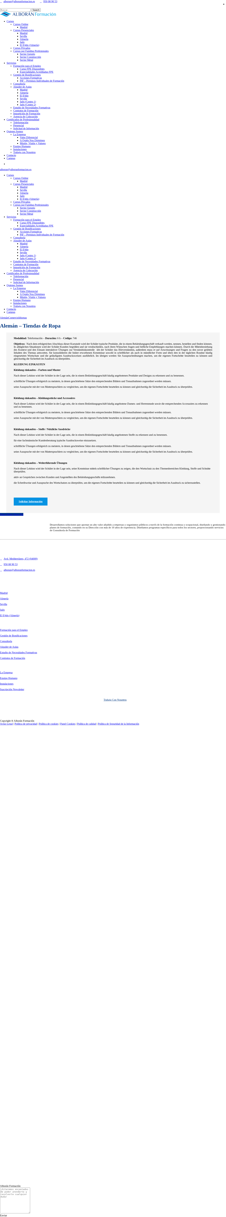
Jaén (22, 196)
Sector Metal (26, 213)
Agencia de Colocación (25, 270)
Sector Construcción (30, 210)
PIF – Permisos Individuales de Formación (42, 234)
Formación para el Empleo (27, 219)
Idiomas (23, 317)
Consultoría (19, 237)
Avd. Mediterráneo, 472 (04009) (21, 558)
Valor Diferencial (29, 291)
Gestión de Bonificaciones (27, 228)
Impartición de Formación (26, 267)
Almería (24, 193)
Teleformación (20, 276)
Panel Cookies (67, 723)
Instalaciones (20, 303)
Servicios (11, 216)
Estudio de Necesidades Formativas (31, 261)
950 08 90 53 (50, 1)
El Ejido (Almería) (29, 199)
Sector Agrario (27, 207)
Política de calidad (86, 723)
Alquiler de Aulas (22, 240)
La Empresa (19, 288)
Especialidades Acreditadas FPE (36, 225)
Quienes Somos (15, 285)
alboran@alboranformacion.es (19, 1)
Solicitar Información (31, 501)
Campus (11, 312)
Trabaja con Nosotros (24, 306)
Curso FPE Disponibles (32, 222)
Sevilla (23, 190)
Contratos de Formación (25, 264)
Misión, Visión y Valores (33, 297)
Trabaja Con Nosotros (115, 699)
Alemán (4, 317)
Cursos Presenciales (23, 184)
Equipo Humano (22, 300)
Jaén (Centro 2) (28, 258)
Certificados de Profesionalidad (23, 273)
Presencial (18, 279)
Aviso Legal (6, 723)
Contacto (11, 309)
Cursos (10, 175)
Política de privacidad (26, 723)
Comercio (13, 317)
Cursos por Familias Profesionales (31, 204)
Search (36, 10)
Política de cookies (48, 723)
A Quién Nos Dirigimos (32, 294)
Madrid (23, 181)
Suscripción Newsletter (12, 689)
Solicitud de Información (26, 282)
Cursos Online (20, 178)
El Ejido (24, 249)
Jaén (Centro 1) (28, 255)
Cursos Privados (21, 201)
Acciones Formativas (31, 231)
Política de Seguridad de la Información (118, 723)
